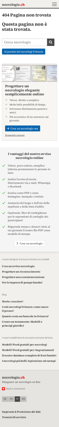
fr (11, 399)
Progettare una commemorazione (23, 277)
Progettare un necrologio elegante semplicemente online (24, 89)
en (23, 399)
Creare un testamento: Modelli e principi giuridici (22, 323)
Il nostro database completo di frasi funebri (29, 355)
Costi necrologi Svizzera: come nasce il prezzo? (25, 309)
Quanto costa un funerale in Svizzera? (25, 316)
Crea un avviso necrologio (18, 266)
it (17, 399)
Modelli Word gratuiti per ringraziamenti (28, 350)
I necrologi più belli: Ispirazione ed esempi (29, 361)
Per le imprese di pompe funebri (22, 282)
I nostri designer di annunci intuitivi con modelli (25, 259)
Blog (4, 294)
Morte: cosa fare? (12, 301)
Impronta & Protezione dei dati (21, 411)
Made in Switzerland (15, 388)
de (5, 399)
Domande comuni (15, 135)
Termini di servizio (14, 417)
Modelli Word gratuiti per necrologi (24, 344)
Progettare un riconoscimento (21, 271)
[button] (53, 4)
